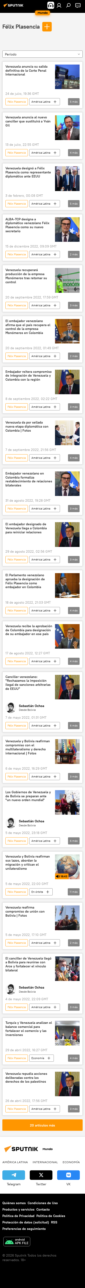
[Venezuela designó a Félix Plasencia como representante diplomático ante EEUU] (67, 178)
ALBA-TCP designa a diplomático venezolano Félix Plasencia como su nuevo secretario (27, 225)
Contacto (43, 1209)
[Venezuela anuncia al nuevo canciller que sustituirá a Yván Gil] (67, 127)
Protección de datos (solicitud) (25, 1222)
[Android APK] (17, 1242)
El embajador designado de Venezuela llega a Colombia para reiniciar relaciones (26, 528)
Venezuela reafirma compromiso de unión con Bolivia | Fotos (25, 911)
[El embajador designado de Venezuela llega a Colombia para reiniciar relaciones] (67, 534)
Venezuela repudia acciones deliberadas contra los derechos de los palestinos (26, 1078)
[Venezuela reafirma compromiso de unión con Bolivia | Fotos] (67, 917)
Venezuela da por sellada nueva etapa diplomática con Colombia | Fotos (26, 426)
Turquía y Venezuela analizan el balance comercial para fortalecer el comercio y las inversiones (28, 1029)
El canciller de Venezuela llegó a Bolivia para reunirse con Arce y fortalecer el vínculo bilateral (28, 964)
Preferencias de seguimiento (24, 1229)
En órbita (37, 892)
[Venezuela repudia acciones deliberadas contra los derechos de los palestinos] (67, 1084)
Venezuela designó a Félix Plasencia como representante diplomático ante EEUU (28, 172)
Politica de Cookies (50, 1216)
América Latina (40, 101)
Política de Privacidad (18, 1216)
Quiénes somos (14, 1203)
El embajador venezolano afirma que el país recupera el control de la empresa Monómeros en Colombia (27, 327)
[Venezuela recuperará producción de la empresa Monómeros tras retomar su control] (67, 280)
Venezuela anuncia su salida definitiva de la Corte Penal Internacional (26, 71)
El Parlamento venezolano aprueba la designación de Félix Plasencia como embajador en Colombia (25, 581)
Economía (37, 1058)
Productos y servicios (18, 1209)
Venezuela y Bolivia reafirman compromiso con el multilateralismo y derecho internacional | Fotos (27, 747)
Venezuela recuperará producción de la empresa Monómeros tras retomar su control (26, 276)
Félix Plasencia (21, 26)
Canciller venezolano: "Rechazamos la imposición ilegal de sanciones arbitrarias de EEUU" (28, 683)
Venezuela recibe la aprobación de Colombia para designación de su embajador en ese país (28, 630)
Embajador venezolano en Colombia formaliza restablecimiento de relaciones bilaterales (28, 479)
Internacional (45, 1162)
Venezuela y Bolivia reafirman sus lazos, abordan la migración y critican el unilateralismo (27, 862)
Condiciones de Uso (43, 1203)
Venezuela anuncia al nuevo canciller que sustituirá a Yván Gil (28, 121)
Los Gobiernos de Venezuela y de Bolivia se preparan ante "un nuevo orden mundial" (28, 796)
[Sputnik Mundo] (14, 7)
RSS (54, 1222)
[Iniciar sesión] (59, 5)
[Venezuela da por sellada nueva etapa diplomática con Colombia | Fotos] (67, 432)
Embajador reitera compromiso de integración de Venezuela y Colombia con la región (28, 376)
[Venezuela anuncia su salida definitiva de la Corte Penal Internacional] (67, 77)
